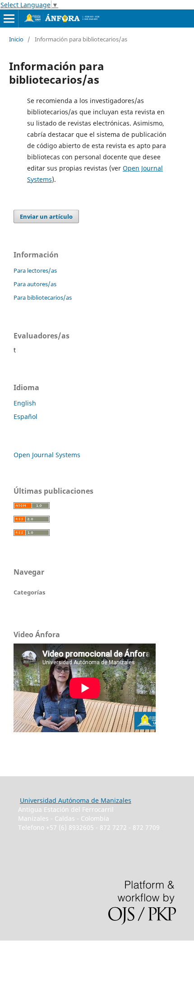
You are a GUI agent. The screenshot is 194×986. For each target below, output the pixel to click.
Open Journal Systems (47, 454)
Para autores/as (35, 284)
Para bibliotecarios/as (43, 297)
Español (25, 416)
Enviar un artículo (46, 216)
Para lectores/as (35, 270)
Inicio (16, 39)
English (25, 403)
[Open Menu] (9, 18)
